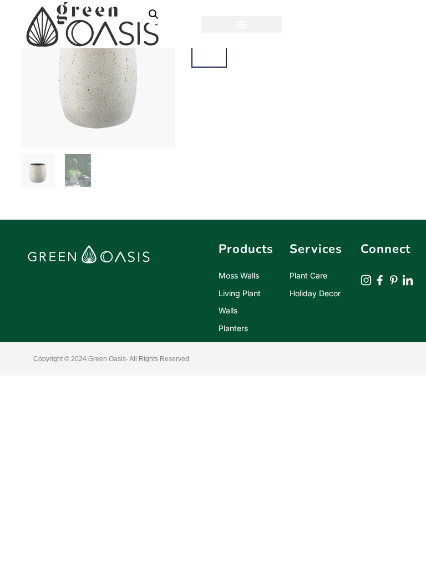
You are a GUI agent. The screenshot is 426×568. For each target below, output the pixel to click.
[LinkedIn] (407, 279)
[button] (241, 24)
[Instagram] (366, 279)
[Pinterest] (393, 279)
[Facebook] (380, 279)
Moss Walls (239, 275)
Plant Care (308, 275)
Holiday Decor (315, 293)
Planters (233, 328)
